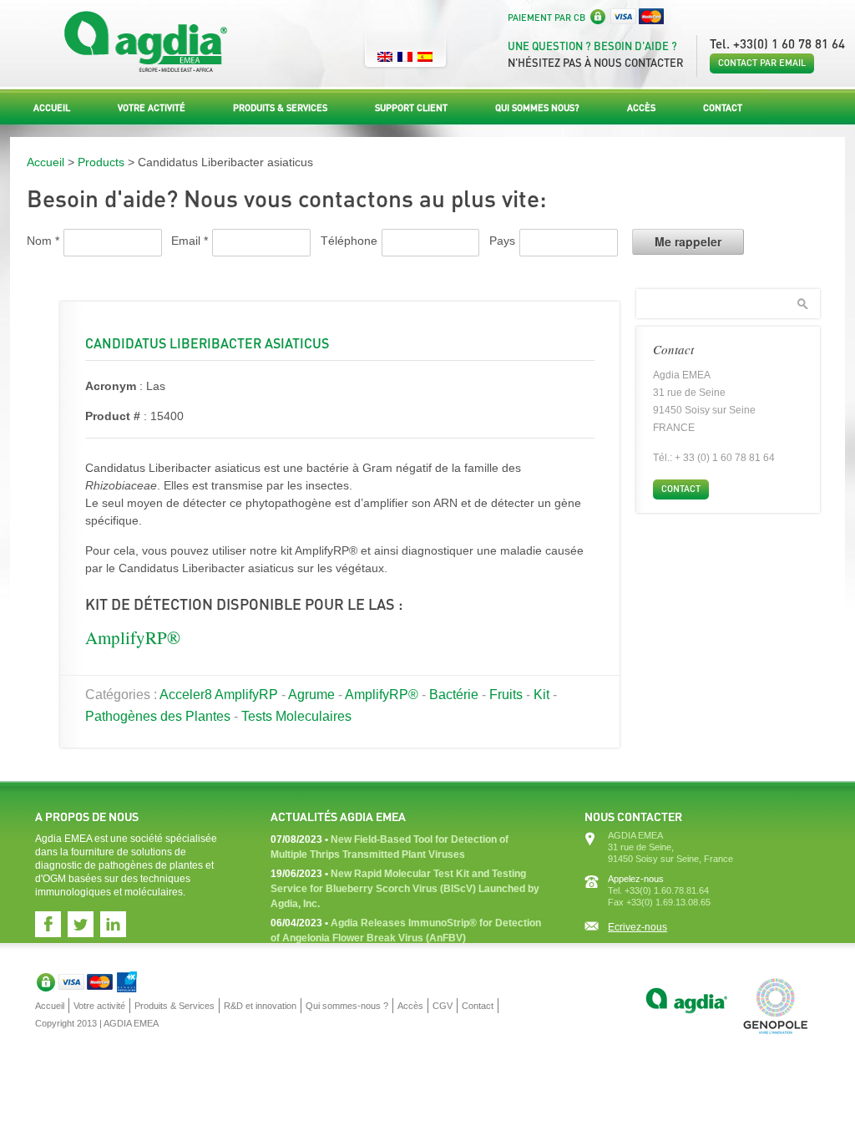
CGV (443, 1006)
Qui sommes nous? (537, 108)
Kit (541, 694)
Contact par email (762, 62)
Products (101, 162)
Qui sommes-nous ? (347, 1006)
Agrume (311, 694)
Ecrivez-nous (637, 927)
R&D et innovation (260, 1006)
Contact (722, 108)
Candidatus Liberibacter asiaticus (207, 343)
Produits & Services (280, 108)
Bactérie (453, 694)
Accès (641, 108)
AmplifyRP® (132, 637)
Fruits (506, 694)
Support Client (411, 108)
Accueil (51, 108)
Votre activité (151, 108)
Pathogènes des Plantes (157, 716)
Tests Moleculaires (296, 716)
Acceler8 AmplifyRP (218, 694)
